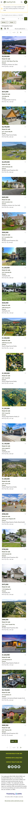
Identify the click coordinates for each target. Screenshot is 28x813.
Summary (8, 28)
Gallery (1, 28)
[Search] (21, 2)
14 (24, 263)
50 (24, 52)
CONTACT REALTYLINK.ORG (14, 762)
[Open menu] (1, 2)
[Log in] (25, 2)
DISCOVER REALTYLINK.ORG (14, 753)
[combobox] (14, 15)
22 (24, 334)
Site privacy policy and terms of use (14, 800)
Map (4, 28)
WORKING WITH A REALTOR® (14, 758)
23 (24, 228)
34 (24, 580)
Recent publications (20, 28)
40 (24, 193)
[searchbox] (13, 15)
